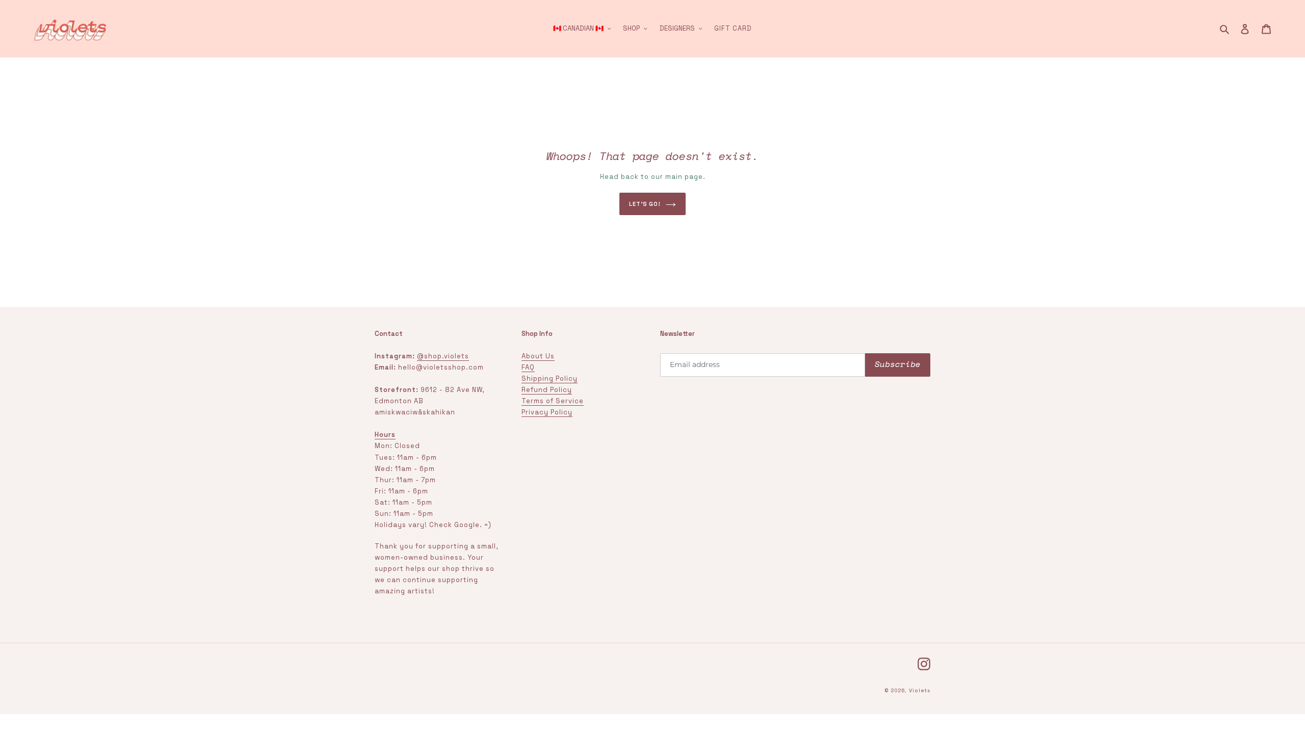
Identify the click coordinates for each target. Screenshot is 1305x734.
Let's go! (645, 203)
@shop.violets (443, 356)
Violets (919, 690)
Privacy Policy (546, 412)
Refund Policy (546, 389)
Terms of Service (552, 401)
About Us (538, 356)
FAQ (528, 367)
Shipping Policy (549, 378)
